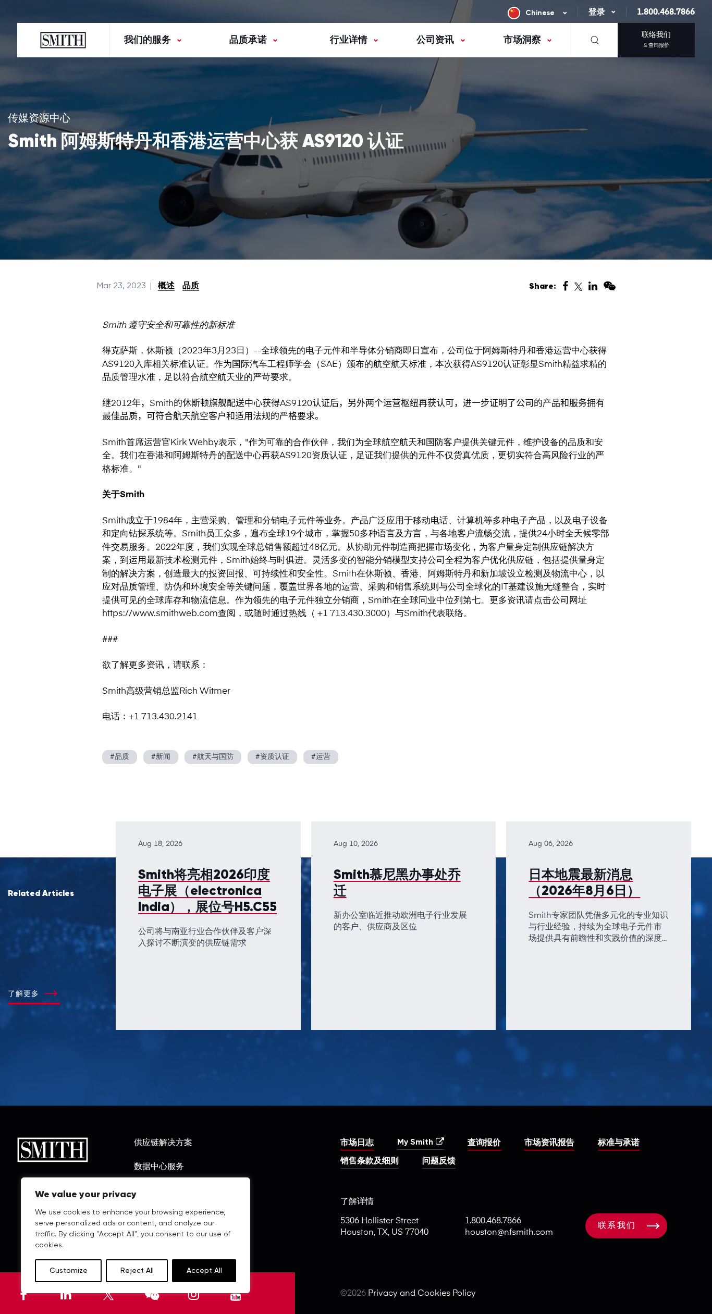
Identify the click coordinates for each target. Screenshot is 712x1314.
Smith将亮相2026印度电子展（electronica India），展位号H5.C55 (207, 891)
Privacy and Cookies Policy (422, 1294)
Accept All (204, 1270)
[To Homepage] (63, 40)
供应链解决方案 (163, 1143)
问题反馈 (439, 1161)
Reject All (137, 1270)
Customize (69, 1270)
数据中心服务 (159, 1167)
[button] (711, 1311)
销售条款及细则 (369, 1161)
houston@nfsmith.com (509, 1233)
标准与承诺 (619, 1143)
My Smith (415, 1142)
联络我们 (656, 39)
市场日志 (357, 1143)
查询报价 (484, 1143)
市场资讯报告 (549, 1143)
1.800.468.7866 (666, 12)
